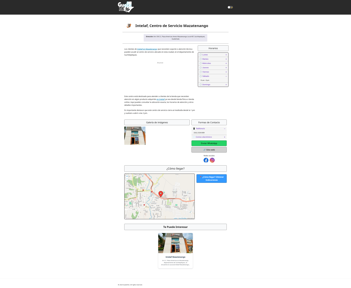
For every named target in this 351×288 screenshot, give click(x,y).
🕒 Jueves (204, 67)
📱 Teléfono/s (199, 128)
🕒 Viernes (204, 72)
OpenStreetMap (183, 218)
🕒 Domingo (204, 84)
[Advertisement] (160, 77)
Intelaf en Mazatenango (147, 49)
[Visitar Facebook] (206, 160)
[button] (161, 194)
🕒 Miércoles (205, 63)
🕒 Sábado (204, 76)
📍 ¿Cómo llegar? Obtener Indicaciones (212, 178)
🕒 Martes (203, 59)
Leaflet (175, 218)
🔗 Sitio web (209, 149)
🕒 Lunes (203, 55)
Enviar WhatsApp (209, 143)
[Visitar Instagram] (212, 160)
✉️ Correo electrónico (202, 137)
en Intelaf (161, 99)
